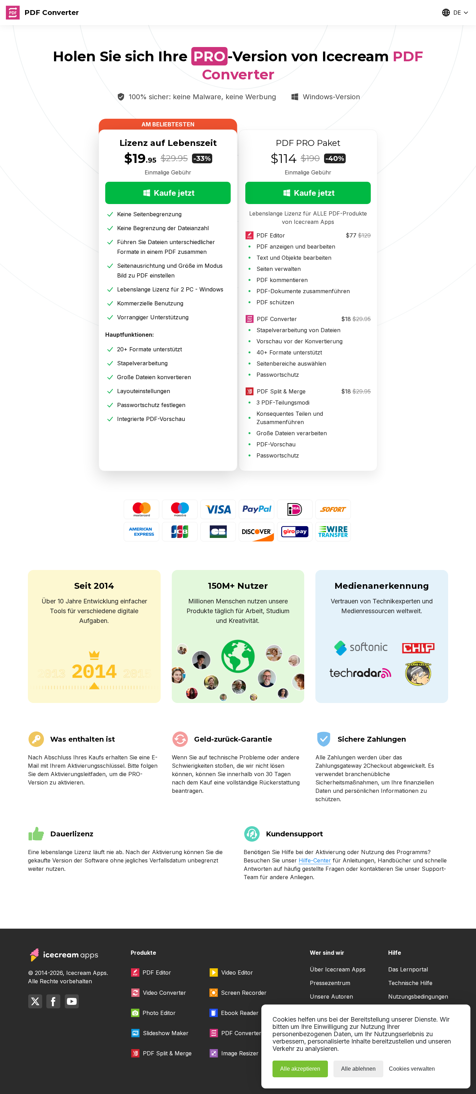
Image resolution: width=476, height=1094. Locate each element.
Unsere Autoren (331, 996)
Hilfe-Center (315, 860)
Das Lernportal (408, 969)
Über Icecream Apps (338, 969)
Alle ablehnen (358, 1069)
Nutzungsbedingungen (418, 996)
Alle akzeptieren (300, 1069)
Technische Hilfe (410, 982)
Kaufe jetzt (174, 192)
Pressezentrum (330, 982)
